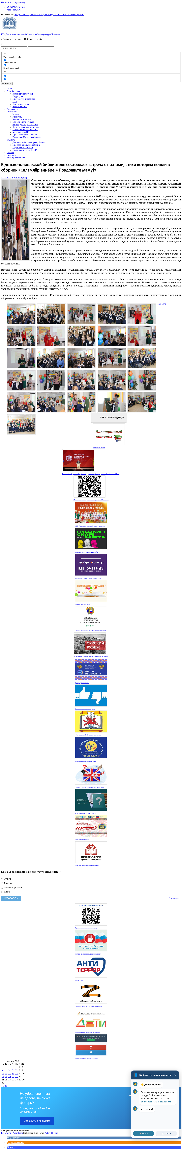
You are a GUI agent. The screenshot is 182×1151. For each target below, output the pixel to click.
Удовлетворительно (13, 887)
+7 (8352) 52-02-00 (16, 7)
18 (6, 1076)
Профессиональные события (26, 145)
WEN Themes (51, 1133)
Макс (12, 1147)
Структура (18, 96)
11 (6, 1073)
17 (3, 1076)
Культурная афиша (16, 157)
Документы (12, 109)
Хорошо (7, 883)
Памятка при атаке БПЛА (25, 129)
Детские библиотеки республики (29, 142)
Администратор (19, 177)
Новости (162, 304)
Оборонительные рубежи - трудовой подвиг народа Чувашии (91, 656)
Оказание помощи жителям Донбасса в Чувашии (88, 1006)
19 (9, 1076)
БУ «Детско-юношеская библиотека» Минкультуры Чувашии (30, 34)
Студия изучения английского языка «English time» (89, 787)
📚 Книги (143, 1133)
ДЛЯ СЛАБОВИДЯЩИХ (111, 417)
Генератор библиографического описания (86, 1058)
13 (13, 1073)
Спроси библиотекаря (23, 122)
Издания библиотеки (23, 147)
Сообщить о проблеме (37, 1120)
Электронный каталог (99, 447)
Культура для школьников (82, 683)
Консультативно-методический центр (85, 761)
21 (16, 1076)
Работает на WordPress (12, 1133)
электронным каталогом (156, 1101)
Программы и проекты (24, 99)
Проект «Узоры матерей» (82, 839)
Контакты (11, 155)
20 (13, 1076)
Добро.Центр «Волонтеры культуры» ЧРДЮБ (88, 578)
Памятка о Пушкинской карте (27, 137)
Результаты (173, 898)
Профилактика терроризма (26, 134)
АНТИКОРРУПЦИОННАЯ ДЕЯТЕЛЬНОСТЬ (88, 954)
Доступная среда (21, 104)
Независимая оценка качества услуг (85, 709)
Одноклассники (16, 1142)
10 (3, 1073)
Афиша (10, 152)
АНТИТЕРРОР (79, 980)
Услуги (16, 114)
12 (9, 1073)
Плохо (6, 892)
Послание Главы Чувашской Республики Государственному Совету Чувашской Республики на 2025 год (91, 474)
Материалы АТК (21, 132)
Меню (8, 84)
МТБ (15, 101)
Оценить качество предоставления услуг (86, 928)
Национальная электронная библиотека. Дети (87, 1032)
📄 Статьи (166, 1133)
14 (16, 1073)
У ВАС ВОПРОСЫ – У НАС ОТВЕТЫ (86, 813)
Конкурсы (17, 117)
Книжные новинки (22, 119)
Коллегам (11, 140)
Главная (11, 88)
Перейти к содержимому (13, 2)
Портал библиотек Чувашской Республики (87, 865)
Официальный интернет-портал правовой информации (90, 630)
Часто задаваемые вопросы (26, 127)
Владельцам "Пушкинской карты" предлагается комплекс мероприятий (49, 14)
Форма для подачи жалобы (25, 124)
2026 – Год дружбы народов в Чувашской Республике (90, 526)
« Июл (4, 1086)
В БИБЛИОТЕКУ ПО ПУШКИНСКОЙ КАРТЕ (88, 552)
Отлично (8, 879)
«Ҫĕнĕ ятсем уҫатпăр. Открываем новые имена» (88, 735)
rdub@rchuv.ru (13, 10)
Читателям (12, 111)
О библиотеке (13, 91)
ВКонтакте (14, 1138)
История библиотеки (23, 94)
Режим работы (20, 106)
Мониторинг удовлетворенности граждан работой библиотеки (91, 500)
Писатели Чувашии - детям (82, 604)
